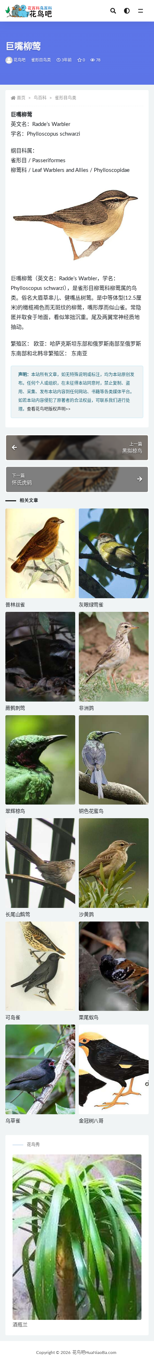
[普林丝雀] (40, 553)
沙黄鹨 (86, 914)
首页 (21, 98)
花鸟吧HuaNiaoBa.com (94, 1352)
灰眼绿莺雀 (91, 605)
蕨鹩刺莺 (15, 708)
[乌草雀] (40, 1069)
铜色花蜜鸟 (91, 811)
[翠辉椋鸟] (40, 760)
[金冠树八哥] (114, 1069)
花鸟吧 (20, 60)
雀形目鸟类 (41, 60)
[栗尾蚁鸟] (114, 966)
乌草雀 (12, 1121)
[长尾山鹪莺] (40, 863)
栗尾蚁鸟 (88, 1017)
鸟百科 (40, 98)
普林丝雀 (15, 605)
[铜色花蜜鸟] (114, 760)
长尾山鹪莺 (17, 914)
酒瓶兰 (20, 1324)
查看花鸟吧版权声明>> (49, 409)
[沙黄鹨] (114, 863)
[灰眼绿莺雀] (114, 553)
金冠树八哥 (91, 1121)
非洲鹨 (86, 708)
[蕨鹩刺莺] (40, 657)
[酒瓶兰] (77, 1237)
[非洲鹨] (114, 657)
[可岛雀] (40, 966)
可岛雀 (12, 1017)
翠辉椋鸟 (15, 811)
